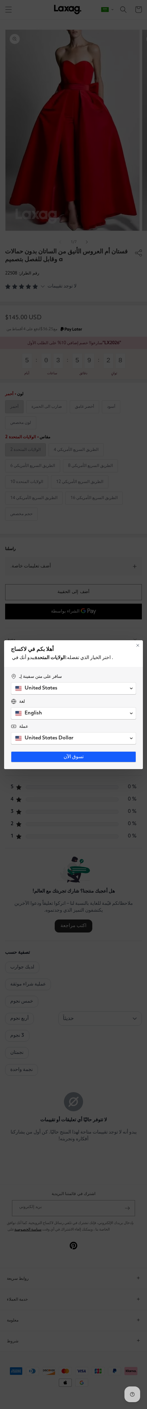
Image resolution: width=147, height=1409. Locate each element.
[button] (73, 688)
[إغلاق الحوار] (138, 645)
